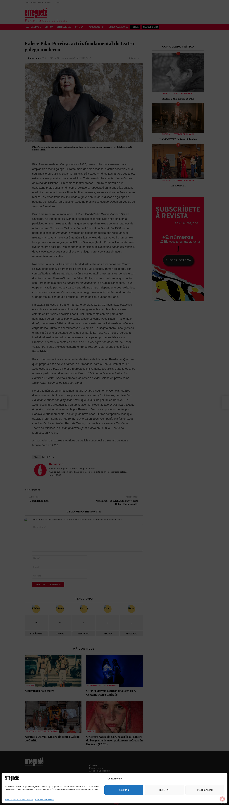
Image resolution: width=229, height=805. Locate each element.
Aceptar (124, 790)
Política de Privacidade (44, 799)
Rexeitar (164, 790)
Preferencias (205, 790)
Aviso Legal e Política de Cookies (19, 799)
